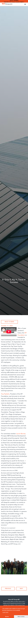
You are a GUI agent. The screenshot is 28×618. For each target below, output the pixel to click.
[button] (25, 4)
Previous (8, 588)
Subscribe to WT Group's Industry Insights (14, 1)
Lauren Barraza (20, 433)
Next (21, 588)
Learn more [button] (5, 612)
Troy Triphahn (5, 394)
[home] (6, 4)
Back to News (9, 321)
